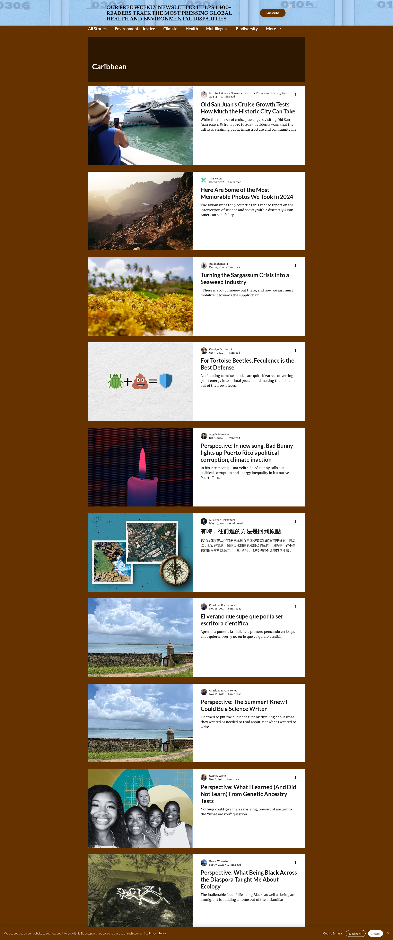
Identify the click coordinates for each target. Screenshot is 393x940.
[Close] (388, 933)
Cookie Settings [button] (332, 933)
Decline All (355, 933)
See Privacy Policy (155, 933)
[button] (290, 6)
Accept (376, 933)
